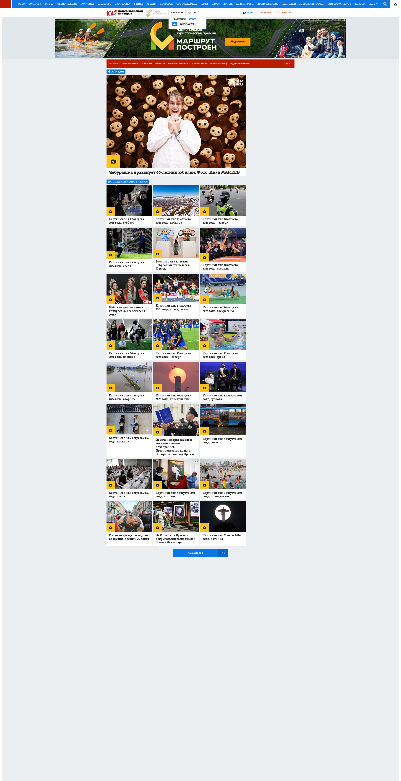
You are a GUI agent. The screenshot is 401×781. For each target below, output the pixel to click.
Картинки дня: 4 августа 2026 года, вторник (175, 494)
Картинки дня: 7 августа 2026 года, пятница (129, 439)
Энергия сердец (218, 63)
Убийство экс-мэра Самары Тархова (187, 63)
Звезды (151, 3)
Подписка (284, 12)
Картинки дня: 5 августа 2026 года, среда (129, 494)
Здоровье (166, 3)
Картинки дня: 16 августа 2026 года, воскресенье (220, 309)
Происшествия (267, 3)
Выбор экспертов (339, 3)
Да (174, 24)
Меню (5, 4)
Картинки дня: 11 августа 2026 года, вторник (126, 397)
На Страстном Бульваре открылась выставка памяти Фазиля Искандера (175, 538)
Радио (250, 12)
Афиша (228, 3)
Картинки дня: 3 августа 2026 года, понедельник (222, 494)
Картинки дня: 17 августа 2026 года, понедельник (173, 307)
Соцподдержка (186, 3)
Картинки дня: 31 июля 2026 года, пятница (222, 537)
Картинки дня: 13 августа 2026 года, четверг (173, 355)
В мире (138, 3)
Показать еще (195, 553)
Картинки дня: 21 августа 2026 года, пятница (173, 220)
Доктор (360, 3)
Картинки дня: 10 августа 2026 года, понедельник (173, 397)
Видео (49, 3)
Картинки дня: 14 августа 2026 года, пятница (126, 355)
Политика (87, 3)
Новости (160, 63)
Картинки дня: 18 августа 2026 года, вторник (220, 266)
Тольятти (35, 3)
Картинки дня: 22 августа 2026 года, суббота (126, 220)
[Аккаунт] (395, 4)
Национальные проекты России (303, 3)
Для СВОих (146, 63)
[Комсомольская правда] (125, 12)
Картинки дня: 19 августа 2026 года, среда (126, 264)
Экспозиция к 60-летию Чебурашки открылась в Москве (173, 265)
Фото (21, 3)
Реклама (266, 12)
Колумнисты (245, 3)
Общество (104, 3)
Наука (204, 3)
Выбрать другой (187, 24)
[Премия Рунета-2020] (154, 12)
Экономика (122, 3)
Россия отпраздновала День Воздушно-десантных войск (129, 537)
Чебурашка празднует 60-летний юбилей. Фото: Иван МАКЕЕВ (174, 172)
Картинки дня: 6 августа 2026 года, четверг (222, 440)
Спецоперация (67, 3)
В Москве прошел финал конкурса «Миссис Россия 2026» (127, 311)
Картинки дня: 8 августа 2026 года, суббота (222, 397)
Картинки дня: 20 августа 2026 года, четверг (220, 220)
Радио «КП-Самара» (240, 63)
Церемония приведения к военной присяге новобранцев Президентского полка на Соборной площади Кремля (175, 447)
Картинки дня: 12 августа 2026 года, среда (220, 355)
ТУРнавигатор (130, 63)
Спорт (216, 3)
